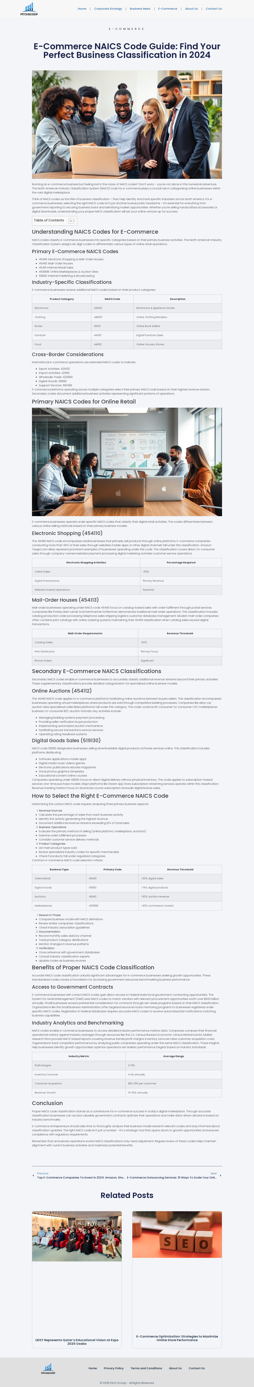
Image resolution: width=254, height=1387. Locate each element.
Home (82, 9)
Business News (140, 9)
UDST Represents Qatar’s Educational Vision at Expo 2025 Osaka (77, 1342)
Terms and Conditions (146, 1368)
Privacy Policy (114, 1368)
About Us (191, 9)
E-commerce (167, 9)
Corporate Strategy (108, 9)
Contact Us (214, 9)
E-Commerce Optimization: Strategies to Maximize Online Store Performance (177, 1338)
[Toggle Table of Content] (69, 221)
